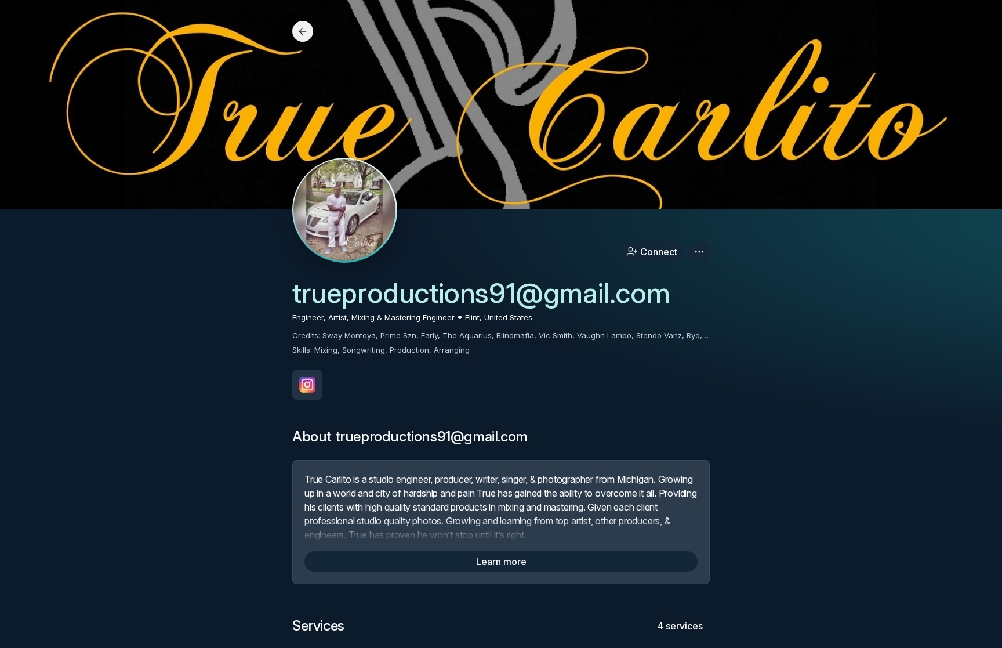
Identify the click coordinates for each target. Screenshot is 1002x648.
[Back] (302, 31)
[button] (699, 251)
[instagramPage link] (307, 385)
